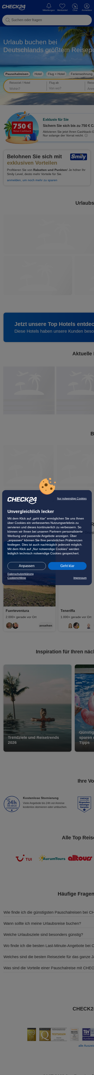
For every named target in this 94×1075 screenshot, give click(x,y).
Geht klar (67, 566)
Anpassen (27, 566)
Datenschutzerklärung (20, 574)
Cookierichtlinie (16, 577)
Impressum (80, 577)
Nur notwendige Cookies (72, 498)
